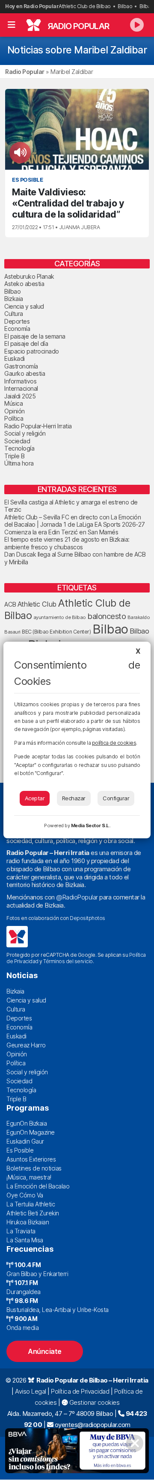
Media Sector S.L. (90, 825)
